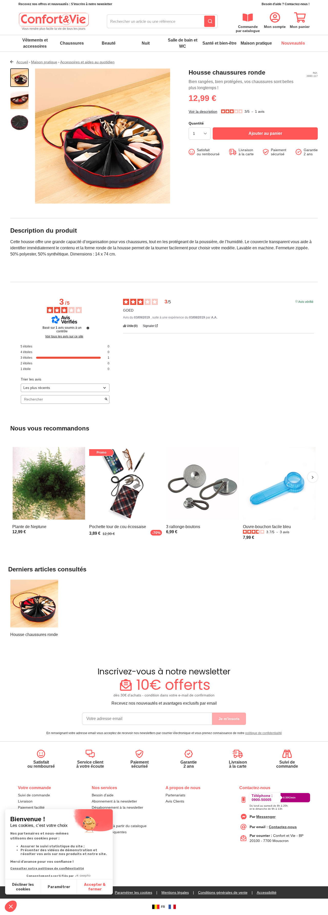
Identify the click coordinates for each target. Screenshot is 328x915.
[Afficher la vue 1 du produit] (19, 77)
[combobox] (162, 21)
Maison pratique (256, 43)
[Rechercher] (209, 21)
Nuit (146, 43)
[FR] (172, 907)
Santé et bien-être (219, 43)
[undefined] (88, 328)
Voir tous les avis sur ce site (64, 336)
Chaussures (72, 43)
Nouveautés (293, 43)
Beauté (109, 43)
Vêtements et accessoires (35, 43)
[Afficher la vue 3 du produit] (19, 123)
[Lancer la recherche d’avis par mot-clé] (106, 399)
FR (163, 907)
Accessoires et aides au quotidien (87, 62)
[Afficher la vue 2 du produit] (19, 100)
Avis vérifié (305, 301)
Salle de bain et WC (182, 43)
